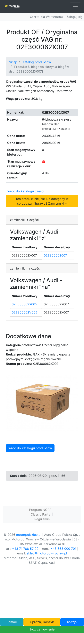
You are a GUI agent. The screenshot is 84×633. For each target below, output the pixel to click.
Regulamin (42, 519)
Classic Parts (40, 514)
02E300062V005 (24, 312)
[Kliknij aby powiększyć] (42, 403)
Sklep (13, 62)
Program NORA (40, 510)
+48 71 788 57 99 (25, 549)
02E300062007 (55, 255)
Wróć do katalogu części (25, 191)
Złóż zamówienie (42, 629)
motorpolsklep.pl (28, 535)
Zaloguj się (74, 17)
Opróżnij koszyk (42, 622)
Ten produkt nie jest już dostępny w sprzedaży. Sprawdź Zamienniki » (42, 201)
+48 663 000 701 (63, 549)
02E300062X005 (24, 304)
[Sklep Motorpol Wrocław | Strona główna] (12, 6)
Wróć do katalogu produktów (30, 448)
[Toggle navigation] (75, 6)
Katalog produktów (36, 62)
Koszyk (72, 622)
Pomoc (11, 622)
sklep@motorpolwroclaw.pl (47, 553)
